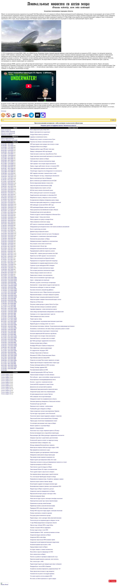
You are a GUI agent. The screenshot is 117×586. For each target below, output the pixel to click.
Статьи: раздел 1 (5, 374)
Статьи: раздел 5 (5, 380)
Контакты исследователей (8, 133)
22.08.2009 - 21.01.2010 (7, 173)
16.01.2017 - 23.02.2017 (7, 249)
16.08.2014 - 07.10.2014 (7, 209)
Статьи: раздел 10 (6, 388)
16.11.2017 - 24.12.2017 (7, 261)
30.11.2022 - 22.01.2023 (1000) (9, 337)
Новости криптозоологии (7, 138)
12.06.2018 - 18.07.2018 (7, 269)
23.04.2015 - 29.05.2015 (7, 219)
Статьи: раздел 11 (6, 390)
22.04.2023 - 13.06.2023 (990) (8, 342)
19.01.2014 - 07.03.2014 (7, 202)
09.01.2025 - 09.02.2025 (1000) (9, 365)
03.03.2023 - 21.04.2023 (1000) (9, 341)
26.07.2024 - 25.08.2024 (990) (8, 357)
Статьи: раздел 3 (5, 377)
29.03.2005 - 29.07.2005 (7, 160)
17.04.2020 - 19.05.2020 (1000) (9, 297)
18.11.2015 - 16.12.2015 (7, 230)
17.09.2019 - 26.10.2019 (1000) (9, 289)
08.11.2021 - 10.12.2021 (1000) (9, 321)
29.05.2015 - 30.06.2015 (7, 220)
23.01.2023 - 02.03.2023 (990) (8, 339)
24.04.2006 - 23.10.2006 (7, 165)
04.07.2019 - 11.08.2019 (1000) (9, 285)
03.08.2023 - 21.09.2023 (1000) (9, 345)
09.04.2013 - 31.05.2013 (7, 193)
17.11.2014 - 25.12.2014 (7, 212)
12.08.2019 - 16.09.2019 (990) (8, 287)
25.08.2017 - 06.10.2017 (7, 258)
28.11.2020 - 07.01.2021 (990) (8, 306)
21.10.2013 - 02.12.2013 (7, 199)
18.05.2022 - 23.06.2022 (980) (8, 329)
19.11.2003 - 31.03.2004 (7, 153)
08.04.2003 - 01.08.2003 (7, 150)
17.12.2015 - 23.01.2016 (7, 232)
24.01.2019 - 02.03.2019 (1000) (9, 279)
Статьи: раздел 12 (6, 392)
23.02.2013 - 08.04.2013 (7, 191)
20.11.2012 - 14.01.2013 (7, 188)
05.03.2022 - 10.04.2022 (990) (8, 326)
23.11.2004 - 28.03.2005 (7, 158)
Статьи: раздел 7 (5, 384)
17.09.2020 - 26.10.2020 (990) (8, 303)
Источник (3, 111)
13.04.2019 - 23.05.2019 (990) (8, 282)
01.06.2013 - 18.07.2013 (7, 194)
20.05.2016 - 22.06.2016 (7, 240)
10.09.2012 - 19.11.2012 (7, 186)
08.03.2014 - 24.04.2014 (7, 204)
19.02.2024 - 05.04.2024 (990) (8, 352)
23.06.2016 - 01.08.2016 (7, 241)
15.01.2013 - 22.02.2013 (7, 189)
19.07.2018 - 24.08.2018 (7, 271)
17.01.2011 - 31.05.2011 (7, 178)
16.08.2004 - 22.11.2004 (7, 157)
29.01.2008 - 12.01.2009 (7, 170)
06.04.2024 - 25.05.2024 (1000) (9, 354)
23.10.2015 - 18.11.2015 (7, 228)
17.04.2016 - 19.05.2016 (7, 238)
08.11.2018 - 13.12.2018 (7, 276)
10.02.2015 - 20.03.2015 (7, 215)
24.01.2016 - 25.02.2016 (7, 233)
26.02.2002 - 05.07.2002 (7, 144)
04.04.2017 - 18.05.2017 (7, 253)
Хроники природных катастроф (9, 140)
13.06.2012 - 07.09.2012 (7, 184)
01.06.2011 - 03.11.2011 (7, 179)
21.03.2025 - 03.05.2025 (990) (8, 368)
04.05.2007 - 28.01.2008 (7, 168)
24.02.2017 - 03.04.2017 (7, 251)
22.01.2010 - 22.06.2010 (7, 175)
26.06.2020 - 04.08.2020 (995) (8, 300)
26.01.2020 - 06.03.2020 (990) (8, 293)
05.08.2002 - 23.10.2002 (7, 145)
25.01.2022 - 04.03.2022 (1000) (9, 324)
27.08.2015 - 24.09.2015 (7, 225)
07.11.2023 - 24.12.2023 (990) (8, 349)
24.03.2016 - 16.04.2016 (7, 236)
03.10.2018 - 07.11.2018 (7, 274)
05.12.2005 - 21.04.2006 (7, 163)
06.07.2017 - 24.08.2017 (7, 256)
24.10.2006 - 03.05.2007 (7, 166)
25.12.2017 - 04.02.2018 (7, 262)
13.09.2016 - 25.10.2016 (7, 245)
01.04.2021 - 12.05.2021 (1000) (9, 311)
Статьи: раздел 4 (5, 379)
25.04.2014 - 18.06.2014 (7, 206)
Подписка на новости (6, 134)
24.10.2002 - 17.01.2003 (7, 147)
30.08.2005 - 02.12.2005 (7, 162)
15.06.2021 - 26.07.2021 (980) (8, 315)
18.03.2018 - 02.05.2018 (7, 266)
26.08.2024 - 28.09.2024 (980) (8, 359)
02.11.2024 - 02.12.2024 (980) (8, 362)
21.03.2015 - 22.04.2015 (7, 217)
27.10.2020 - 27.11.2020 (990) (8, 305)
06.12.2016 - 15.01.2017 (7, 248)
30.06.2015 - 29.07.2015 (7, 222)
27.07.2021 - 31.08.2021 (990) (8, 316)
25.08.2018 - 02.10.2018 (7, 272)
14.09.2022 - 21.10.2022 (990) (8, 334)
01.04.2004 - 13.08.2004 (7, 155)
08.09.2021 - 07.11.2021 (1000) (9, 319)
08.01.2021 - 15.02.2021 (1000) (9, 308)
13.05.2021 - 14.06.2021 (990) (8, 313)
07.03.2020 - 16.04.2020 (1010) (9, 295)
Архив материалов (6, 129)
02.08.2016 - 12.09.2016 (7, 243)
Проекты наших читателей (8, 131)
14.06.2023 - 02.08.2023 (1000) (9, 344)
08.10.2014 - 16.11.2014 (7, 210)
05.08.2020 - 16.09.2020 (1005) (9, 302)
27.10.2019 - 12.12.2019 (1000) (9, 290)
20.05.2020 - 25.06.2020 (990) (8, 298)
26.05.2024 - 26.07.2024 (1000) (9, 355)
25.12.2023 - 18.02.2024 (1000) (9, 350)
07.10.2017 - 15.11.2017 (7, 259)
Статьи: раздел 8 (5, 385)
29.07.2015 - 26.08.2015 (7, 223)
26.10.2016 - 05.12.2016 (7, 246)
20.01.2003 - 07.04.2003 (7, 149)
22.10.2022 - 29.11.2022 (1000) (9, 336)
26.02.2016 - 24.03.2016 (7, 235)
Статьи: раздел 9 (5, 387)
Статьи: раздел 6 (5, 382)
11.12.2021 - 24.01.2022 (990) (8, 323)
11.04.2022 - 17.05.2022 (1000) (9, 328)
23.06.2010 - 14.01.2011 (7, 176)
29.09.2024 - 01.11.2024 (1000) (9, 360)
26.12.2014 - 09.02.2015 (7, 214)
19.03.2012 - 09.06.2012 (7, 183)
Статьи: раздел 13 (6, 393)
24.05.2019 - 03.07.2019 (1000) (9, 284)
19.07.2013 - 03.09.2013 (7, 196)
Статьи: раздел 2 (5, 375)
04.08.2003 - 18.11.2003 (7, 152)
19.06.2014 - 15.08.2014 (7, 207)
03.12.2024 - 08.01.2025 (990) (8, 363)
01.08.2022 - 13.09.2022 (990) (8, 332)
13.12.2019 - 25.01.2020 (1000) (9, 292)
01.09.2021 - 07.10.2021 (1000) (9, 318)
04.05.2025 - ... (5, 370)
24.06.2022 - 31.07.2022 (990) (8, 331)
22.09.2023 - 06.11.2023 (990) (8, 347)
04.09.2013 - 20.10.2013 (7, 197)
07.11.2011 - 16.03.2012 (7, 181)
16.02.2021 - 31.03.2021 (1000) (9, 310)
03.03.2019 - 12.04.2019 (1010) (9, 280)
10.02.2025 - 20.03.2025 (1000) (9, 367)
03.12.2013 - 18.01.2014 (7, 201)
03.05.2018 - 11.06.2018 (7, 267)
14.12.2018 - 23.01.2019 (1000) (9, 277)
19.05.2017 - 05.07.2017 (7, 254)
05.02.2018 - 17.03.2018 (7, 264)
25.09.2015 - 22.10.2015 (7, 227)
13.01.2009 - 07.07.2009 (7, 171)
